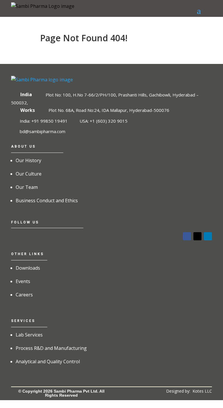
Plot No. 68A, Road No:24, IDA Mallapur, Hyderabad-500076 (108, 110)
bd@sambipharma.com (42, 131)
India (26, 94)
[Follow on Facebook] (187, 236)
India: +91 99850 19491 (44, 121)
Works (27, 110)
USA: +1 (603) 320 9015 (103, 121)
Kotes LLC (202, 391)
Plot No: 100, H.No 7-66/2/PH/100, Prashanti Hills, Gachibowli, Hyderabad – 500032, (104, 98)
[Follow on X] (197, 236)
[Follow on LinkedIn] (208, 236)
